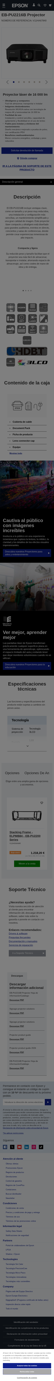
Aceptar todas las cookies (27, 1365)
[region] (27, 1365)
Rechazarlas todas (27, 1372)
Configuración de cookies (27, 1378)
